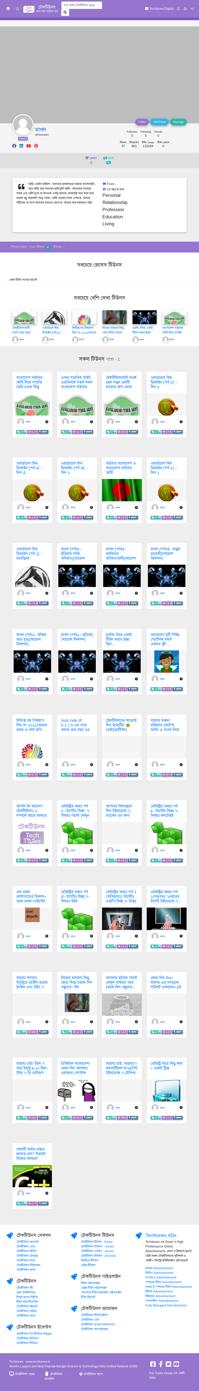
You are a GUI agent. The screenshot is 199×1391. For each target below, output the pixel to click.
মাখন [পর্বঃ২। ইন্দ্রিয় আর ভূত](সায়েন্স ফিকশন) (31, 639)
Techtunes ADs (160, 1235)
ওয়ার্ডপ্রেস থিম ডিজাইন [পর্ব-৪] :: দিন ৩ (29, 468)
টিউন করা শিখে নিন (27, 1302)
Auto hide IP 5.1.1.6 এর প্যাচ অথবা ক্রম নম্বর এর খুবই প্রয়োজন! (75, 727)
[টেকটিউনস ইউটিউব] (176, 1365)
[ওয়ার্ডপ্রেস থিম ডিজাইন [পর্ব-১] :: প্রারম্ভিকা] (54, 321)
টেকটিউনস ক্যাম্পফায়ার (94, 1329)
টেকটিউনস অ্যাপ (93, 1374)
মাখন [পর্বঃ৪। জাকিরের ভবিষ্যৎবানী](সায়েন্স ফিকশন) (121, 556)
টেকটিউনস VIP (90, 1320)
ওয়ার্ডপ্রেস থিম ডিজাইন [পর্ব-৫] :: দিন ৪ (164, 382)
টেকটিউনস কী (25, 1288)
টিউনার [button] (58, 247)
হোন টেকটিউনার (26, 1292)
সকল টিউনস (39, 247)
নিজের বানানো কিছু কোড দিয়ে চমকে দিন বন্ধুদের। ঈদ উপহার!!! (76, 984)
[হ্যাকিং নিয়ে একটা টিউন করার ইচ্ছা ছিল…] (145, 318)
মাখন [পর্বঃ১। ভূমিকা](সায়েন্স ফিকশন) (77, 637)
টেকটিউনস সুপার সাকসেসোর (98, 1324)
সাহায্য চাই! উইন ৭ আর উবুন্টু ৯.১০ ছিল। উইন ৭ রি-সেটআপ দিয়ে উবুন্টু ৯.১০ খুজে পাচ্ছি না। (32, 1073)
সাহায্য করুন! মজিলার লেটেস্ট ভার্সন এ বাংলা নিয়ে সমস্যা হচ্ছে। (165, 727)
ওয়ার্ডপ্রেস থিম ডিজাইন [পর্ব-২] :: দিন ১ (164, 468)
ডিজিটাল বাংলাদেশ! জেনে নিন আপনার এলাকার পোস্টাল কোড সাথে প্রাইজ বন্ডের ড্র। (75, 1073)
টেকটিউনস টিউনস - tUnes (97, 1242)
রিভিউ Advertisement (159, 1291)
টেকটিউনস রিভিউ (27, 1251)
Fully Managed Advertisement (166, 1305)
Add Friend (159, 122)
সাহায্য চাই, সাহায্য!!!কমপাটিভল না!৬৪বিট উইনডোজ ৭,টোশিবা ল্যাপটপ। (121, 1070)
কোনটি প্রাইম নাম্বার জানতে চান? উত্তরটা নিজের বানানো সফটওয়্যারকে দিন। (30, 1156)
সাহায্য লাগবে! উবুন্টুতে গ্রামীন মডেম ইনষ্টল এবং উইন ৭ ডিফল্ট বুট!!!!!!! (32, 984)
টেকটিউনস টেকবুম (27, 1256)
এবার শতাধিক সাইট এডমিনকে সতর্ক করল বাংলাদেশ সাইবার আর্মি (77, 384)
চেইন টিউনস (88, 1265)
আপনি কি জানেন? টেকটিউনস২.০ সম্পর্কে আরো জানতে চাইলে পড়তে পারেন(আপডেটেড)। (31, 815)
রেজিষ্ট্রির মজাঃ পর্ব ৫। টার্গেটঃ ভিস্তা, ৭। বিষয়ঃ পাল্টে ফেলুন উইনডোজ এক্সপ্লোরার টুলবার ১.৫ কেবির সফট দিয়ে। (76, 818)
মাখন (40, 129)
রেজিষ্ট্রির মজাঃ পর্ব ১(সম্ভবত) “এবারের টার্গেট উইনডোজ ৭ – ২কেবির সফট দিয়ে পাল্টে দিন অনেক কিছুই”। (166, 904)
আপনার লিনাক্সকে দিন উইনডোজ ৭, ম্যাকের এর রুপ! (119, 811)
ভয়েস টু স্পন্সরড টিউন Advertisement (168, 1287)
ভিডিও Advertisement (159, 1273)
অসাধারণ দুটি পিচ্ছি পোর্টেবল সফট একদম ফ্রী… (165, 639)
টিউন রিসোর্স (88, 1297)
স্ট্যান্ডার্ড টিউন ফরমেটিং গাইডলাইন (101, 1292)
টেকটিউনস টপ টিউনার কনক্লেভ (34, 1334)
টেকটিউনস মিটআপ (28, 1338)
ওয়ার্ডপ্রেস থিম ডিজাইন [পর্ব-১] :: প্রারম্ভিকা (52, 332)
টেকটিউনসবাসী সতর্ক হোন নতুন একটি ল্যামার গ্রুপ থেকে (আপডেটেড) (121, 384)
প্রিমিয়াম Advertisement (160, 1296)
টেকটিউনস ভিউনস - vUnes (97, 1246)
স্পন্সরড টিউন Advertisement (163, 1282)
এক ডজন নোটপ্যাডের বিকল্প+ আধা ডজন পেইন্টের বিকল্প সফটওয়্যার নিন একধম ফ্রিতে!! (31, 901)
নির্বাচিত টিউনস (89, 1260)
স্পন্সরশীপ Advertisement (161, 1301)
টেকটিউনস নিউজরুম (28, 1265)
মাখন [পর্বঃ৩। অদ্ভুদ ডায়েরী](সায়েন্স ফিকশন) (165, 554)
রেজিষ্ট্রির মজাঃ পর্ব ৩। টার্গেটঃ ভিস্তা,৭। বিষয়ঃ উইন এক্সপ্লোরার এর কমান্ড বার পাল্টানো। (76, 901)
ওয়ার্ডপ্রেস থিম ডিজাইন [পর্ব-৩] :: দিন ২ (74, 468)
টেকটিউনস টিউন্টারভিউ (94, 1315)
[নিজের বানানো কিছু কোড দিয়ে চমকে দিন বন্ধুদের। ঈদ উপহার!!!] (114, 319)
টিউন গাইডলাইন (90, 1283)
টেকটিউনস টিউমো (27, 1343)
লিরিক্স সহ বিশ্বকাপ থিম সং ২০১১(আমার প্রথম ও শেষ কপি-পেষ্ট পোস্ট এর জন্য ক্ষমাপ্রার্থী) (31, 730)
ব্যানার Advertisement (159, 1268)
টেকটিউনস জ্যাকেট (28, 1242)
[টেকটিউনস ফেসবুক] (153, 1365)
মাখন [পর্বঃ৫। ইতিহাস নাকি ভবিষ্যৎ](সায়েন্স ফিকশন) (73, 556)
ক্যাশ (110, 158)
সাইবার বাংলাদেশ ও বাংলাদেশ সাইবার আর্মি (121, 468)
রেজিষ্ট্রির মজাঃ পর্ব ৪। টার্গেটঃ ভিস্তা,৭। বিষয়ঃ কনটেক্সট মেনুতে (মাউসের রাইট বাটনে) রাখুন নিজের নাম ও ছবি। (165, 818)
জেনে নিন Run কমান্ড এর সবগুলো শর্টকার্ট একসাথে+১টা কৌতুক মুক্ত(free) (166, 984)
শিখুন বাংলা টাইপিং (27, 1297)
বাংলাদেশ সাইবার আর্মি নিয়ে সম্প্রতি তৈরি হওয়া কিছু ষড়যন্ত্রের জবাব (29, 384)
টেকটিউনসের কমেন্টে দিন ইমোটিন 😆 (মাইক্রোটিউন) (121, 725)
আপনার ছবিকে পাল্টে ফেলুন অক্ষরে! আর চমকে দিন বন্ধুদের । (121, 982)
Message (178, 122)
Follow (142, 122)
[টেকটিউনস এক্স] (168, 1365)
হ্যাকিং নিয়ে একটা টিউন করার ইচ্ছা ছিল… (143, 332)
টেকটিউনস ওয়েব (24, 1374)
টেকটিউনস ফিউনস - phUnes (98, 1256)
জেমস (93, 160)
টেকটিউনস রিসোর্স (27, 1306)
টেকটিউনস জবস (26, 1270)
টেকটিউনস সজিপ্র (27, 1311)
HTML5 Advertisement (160, 1277)
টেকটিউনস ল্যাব (26, 1260)
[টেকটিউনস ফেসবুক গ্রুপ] (161, 1365)
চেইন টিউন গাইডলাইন (94, 1288)
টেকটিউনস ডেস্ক (26, 1246)
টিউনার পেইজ (19, 247)
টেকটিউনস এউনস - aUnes (97, 1251)
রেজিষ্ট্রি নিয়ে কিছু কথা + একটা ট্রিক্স (166, 1066)
